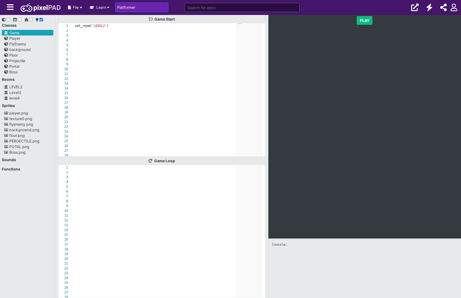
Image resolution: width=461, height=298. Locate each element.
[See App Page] (414, 7)
